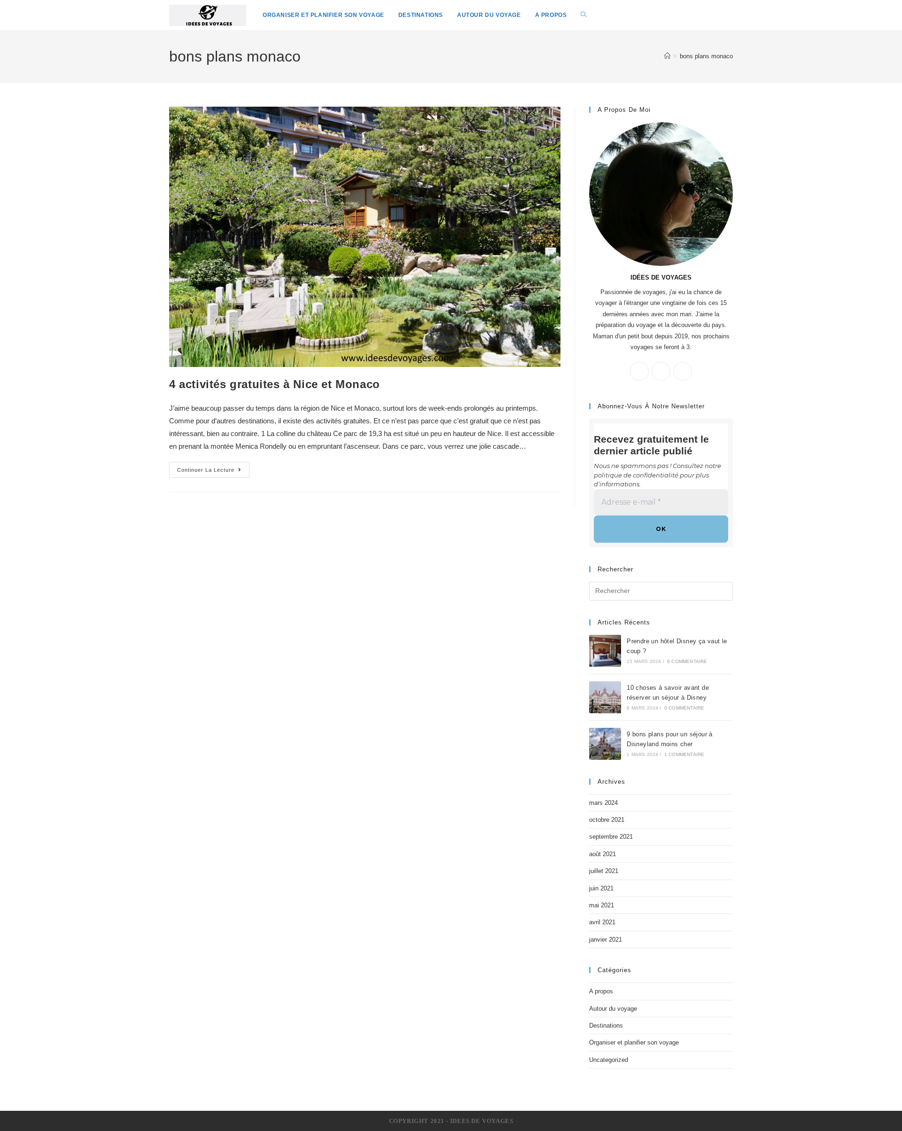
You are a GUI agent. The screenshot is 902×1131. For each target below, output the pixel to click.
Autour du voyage (613, 1008)
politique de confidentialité (636, 475)
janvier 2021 (605, 939)
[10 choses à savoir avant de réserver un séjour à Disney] (605, 697)
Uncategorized (608, 1059)
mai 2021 (601, 905)
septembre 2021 (611, 836)
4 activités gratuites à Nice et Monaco (274, 384)
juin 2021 (601, 888)
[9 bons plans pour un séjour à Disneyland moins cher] (605, 744)
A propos (601, 991)
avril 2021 (602, 922)
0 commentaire (687, 661)
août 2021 (602, 854)
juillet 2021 (603, 870)
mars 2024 (603, 802)
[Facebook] (661, 371)
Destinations (606, 1025)
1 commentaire (684, 754)
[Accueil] (667, 56)
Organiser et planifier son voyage (634, 1042)
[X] (639, 371)
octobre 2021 (606, 819)
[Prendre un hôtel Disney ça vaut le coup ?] (605, 651)
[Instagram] (682, 371)
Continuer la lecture (205, 470)
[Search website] (583, 15)
